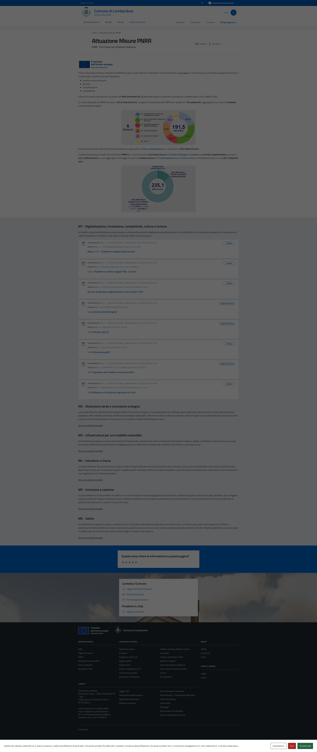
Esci (292, 746)
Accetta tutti (305, 746)
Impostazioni (278, 746)
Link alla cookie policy (228, 746)
